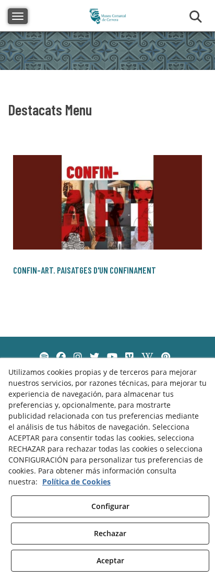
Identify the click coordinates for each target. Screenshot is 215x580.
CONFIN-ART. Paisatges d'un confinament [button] (84, 270)
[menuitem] (44, 357)
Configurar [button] (110, 506)
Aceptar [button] (110, 560)
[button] (107, 202)
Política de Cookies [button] (76, 482)
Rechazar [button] (110, 533)
